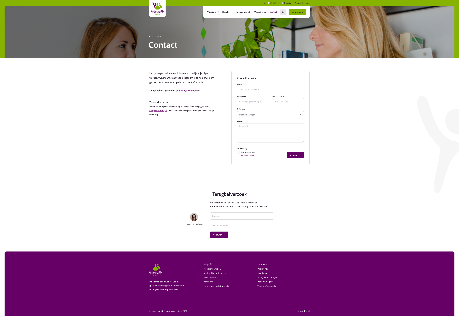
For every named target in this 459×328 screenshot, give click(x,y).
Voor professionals (266, 286)
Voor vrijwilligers (265, 281)
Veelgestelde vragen (302, 3)
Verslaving (208, 281)
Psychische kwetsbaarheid (216, 286)
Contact (273, 12)
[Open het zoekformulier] (283, 12)
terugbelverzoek (189, 90)
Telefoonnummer (278, 96)
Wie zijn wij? (213, 12)
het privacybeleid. (248, 155)
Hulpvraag (241, 109)
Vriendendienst (243, 12)
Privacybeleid (304, 311)
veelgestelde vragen (158, 110)
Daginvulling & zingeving (214, 273)
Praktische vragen (212, 269)
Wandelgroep (260, 12)
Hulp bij (227, 13)
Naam (239, 84)
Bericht (240, 121)
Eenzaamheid (209, 277)
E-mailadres (242, 96)
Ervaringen (262, 273)
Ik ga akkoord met (248, 153)
